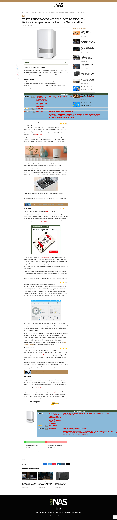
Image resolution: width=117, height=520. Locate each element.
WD (23, 15)
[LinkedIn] (17, 71)
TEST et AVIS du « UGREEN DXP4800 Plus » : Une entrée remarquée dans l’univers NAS (29, 484)
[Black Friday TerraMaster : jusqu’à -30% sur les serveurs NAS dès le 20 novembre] (76, 66)
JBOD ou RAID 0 (43, 221)
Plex (59, 325)
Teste (24, 459)
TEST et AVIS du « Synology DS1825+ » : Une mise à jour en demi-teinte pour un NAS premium (45, 484)
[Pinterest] (17, 74)
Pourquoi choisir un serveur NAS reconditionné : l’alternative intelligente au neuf (87, 57)
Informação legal (63, 515)
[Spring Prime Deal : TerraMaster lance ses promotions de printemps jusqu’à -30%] (76, 33)
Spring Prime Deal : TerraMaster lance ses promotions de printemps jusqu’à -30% (86, 33)
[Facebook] (17, 65)
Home (37, 512)
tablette (26, 339)
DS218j (54, 393)
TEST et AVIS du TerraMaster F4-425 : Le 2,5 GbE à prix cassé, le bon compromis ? (88, 80)
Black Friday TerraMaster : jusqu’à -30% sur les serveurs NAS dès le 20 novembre (87, 66)
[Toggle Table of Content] (65, 63)
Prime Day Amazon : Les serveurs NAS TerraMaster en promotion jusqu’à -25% (87, 104)
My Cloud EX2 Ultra (38, 134)
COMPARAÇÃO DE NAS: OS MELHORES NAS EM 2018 (50, 204)
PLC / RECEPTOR (79, 9)
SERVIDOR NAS (36, 9)
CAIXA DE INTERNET (69, 512)
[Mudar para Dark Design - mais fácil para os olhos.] (113, 1)
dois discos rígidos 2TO (46, 257)
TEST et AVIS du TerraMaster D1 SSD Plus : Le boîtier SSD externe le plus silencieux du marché (87, 96)
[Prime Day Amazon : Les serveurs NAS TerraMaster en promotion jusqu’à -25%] (76, 104)
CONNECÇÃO (69, 9)
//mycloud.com (46, 354)
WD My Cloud (40, 387)
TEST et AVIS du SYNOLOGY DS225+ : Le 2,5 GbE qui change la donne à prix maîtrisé (62, 484)
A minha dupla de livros (49, 131)
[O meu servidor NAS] (58, 5)
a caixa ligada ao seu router (32, 354)
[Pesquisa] (114, 1)
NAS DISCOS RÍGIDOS (48, 9)
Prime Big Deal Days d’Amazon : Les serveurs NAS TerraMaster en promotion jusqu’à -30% (88, 88)
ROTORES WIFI (59, 9)
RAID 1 (46, 211)
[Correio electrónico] (17, 77)
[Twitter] (17, 68)
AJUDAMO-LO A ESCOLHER (52, 372)
